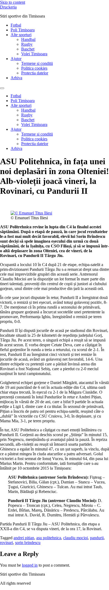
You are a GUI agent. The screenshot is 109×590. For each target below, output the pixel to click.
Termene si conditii (37, 63)
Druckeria (8, 7)
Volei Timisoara (34, 54)
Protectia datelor (34, 73)
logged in (30, 565)
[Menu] (2, 88)
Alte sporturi (21, 34)
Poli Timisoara (23, 30)
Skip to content (12, 2)
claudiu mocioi (75, 538)
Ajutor (16, 58)
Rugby (27, 44)
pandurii (97, 538)
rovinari (6, 542)
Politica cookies (34, 68)
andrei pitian (23, 538)
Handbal (28, 39)
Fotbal (16, 25)
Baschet (27, 49)
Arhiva (16, 77)
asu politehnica (48, 538)
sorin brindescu (27, 542)
